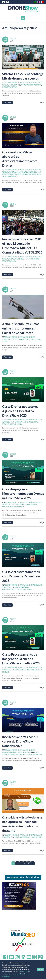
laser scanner (25, 837)
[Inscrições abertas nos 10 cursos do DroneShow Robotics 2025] (23, 720)
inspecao (34, 504)
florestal (18, 424)
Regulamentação (15, 172)
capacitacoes (36, 85)
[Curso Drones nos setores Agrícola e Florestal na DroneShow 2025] (23, 389)
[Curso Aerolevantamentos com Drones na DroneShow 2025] (23, 555)
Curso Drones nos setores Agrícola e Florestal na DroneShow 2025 (20, 411)
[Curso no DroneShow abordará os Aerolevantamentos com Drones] (23, 135)
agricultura (19, 422)
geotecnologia (24, 754)
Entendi (40, 969)
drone (9, 87)
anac (16, 339)
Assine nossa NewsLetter (23, 877)
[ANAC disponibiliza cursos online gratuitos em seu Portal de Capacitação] (23, 307)
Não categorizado (35, 83)
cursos (36, 259)
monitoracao (7, 507)
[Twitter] (3, 2)
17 (29, 863)
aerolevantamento (24, 174)
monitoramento (18, 507)
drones (15, 87)
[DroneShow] (23, 9)
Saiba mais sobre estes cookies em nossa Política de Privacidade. (16, 974)
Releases (25, 172)
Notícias (5, 85)
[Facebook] (7, 2)
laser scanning (36, 837)
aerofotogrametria (9, 174)
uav (14, 261)
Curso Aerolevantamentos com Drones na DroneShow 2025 (21, 576)
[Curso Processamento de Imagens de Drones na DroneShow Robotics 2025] (23, 637)
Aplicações (24, 83)
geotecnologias (36, 754)
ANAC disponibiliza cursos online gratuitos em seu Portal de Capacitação (20, 328)
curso (4, 87)
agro (26, 422)
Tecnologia (13, 85)
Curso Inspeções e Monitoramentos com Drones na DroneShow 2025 (23, 493)
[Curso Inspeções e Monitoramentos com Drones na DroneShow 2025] (23, 472)
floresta (11, 424)
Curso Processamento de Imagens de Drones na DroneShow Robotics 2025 (21, 658)
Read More (7, 103)
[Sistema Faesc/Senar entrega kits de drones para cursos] (23, 57)
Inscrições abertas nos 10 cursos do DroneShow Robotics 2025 (20, 741)
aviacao (22, 339)
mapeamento (12, 176)
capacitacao (26, 85)
